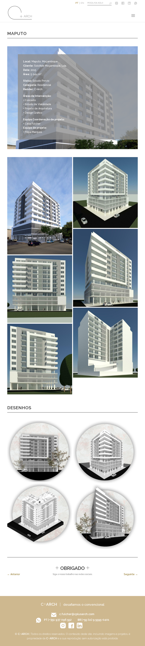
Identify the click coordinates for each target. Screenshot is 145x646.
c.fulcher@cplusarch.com (76, 614)
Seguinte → (131, 574)
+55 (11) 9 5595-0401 (96, 619)
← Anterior (13, 574)
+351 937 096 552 (60, 619)
